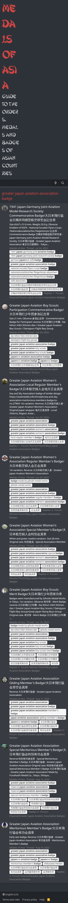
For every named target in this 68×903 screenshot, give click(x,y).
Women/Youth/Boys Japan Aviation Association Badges (33, 370)
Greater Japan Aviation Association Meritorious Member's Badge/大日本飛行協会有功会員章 (37, 828)
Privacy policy (29, 899)
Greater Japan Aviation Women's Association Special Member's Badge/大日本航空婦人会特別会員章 (37, 529)
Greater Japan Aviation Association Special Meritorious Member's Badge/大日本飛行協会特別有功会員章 (37, 749)
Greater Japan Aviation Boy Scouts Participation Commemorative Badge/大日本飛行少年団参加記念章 (36, 309)
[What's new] (55, 183)
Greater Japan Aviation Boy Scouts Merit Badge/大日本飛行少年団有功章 (35, 591)
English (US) (11, 894)
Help (42, 899)
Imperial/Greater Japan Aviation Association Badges (37, 297)
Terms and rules (11, 899)
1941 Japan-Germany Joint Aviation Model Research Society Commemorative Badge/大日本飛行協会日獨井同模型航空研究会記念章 (36, 213)
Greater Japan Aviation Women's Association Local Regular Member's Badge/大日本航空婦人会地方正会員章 (36, 384)
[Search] (62, 183)
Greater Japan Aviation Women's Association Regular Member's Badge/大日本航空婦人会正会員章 (36, 461)
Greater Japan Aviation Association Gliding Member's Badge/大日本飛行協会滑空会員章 (36, 682)
